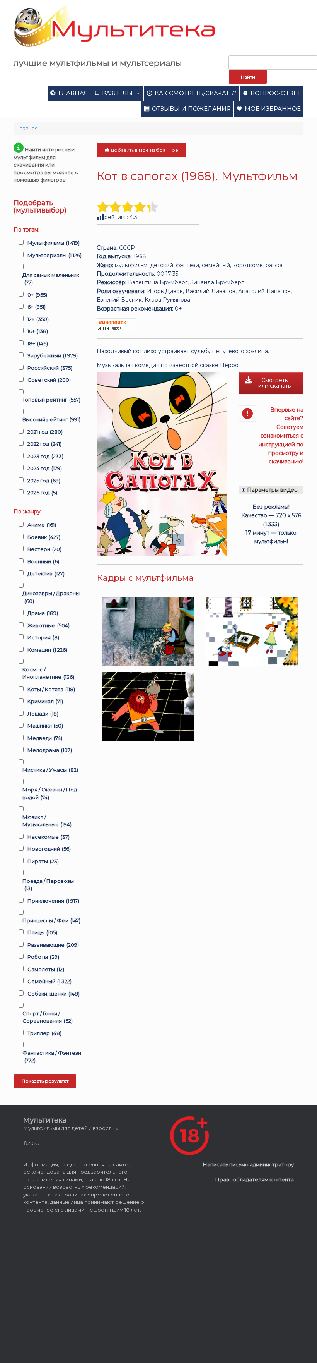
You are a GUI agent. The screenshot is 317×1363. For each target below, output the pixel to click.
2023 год (45, 456)
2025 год (43, 480)
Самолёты (45, 969)
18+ (37, 343)
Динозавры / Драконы (51, 597)
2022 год (44, 444)
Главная (73, 93)
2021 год (45, 432)
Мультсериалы (54, 255)
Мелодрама (49, 750)
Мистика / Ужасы (50, 770)
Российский (49, 368)
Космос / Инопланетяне (48, 673)
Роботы (43, 957)
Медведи (44, 738)
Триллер (44, 1033)
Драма (42, 613)
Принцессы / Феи (51, 920)
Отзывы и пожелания (191, 108)
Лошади (42, 714)
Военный (43, 561)
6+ (36, 307)
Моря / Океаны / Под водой (49, 793)
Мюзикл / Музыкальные (47, 821)
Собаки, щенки (53, 993)
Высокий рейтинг (51, 419)
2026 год (42, 492)
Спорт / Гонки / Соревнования (47, 1017)
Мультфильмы (53, 243)
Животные (48, 625)
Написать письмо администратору (248, 1164)
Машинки (45, 726)
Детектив (46, 573)
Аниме (41, 525)
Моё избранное (273, 108)
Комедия (47, 650)
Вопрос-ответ (276, 93)
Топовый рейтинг (51, 400)
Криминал (45, 701)
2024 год (44, 468)
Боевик (43, 537)
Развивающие (53, 945)
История (43, 637)
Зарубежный (52, 355)
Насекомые (48, 837)
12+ (38, 319)
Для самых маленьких (50, 279)
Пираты (43, 861)
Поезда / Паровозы (48, 885)
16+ (37, 331)
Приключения (53, 901)
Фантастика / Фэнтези (51, 1057)
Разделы (117, 93)
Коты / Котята (51, 689)
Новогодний (49, 849)
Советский (49, 380)
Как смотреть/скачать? (196, 93)
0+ (37, 295)
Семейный (49, 981)
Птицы (42, 932)
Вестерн (44, 549)
